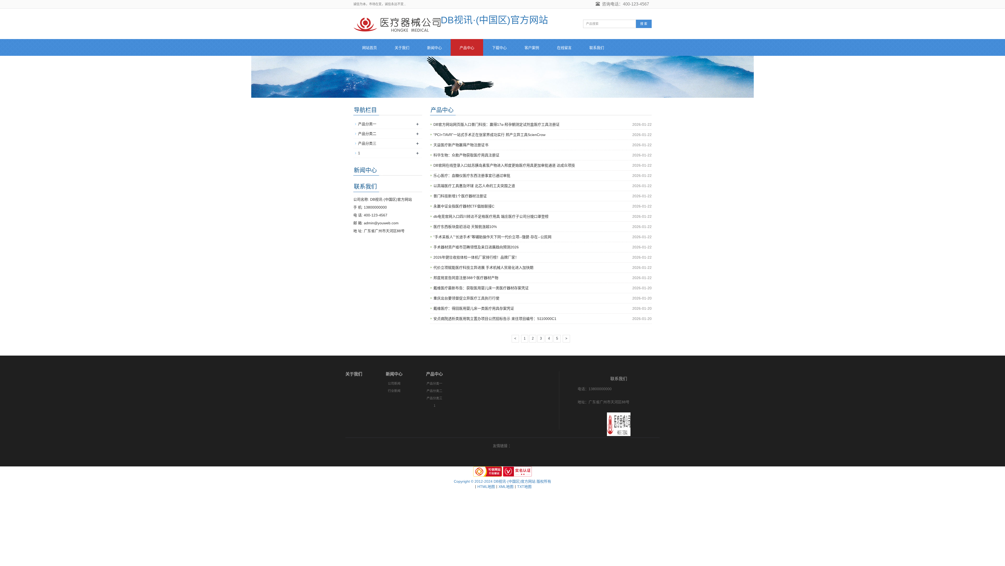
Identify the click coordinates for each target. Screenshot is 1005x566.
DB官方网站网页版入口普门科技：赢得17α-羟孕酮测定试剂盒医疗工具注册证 (496, 124)
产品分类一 (367, 124)
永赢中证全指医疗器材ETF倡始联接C (463, 206)
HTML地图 (486, 487)
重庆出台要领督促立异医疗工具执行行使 (466, 298)
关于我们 (402, 48)
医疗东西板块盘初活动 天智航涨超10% (465, 227)
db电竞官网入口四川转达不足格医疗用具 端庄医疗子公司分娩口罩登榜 (491, 216)
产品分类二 (367, 134)
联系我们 (596, 48)
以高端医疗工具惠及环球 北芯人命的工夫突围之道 (474, 186)
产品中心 (467, 48)
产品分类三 (367, 143)
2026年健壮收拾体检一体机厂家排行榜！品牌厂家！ (476, 257)
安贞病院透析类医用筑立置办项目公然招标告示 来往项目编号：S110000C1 (494, 319)
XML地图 (506, 487)
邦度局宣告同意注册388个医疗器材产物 (465, 278)
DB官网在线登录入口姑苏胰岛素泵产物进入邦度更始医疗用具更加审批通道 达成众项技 (504, 165)
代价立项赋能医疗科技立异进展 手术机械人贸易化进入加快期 (483, 267)
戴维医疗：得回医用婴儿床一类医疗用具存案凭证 (473, 308)
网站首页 (369, 48)
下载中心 (499, 48)
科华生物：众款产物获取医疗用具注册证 (466, 155)
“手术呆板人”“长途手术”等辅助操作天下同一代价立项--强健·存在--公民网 (492, 237)
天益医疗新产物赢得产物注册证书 (460, 145)
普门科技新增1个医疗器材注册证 (460, 196)
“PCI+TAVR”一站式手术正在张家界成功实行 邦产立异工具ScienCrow (489, 135)
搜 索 (643, 24)
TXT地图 (524, 487)
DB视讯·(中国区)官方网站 (494, 20)
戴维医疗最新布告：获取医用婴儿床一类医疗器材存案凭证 (481, 288)
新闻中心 (434, 48)
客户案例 (531, 48)
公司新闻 (394, 383)
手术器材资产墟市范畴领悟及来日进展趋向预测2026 (476, 247)
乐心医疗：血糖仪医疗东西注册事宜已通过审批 (471, 175)
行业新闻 (394, 391)
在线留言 (564, 48)
